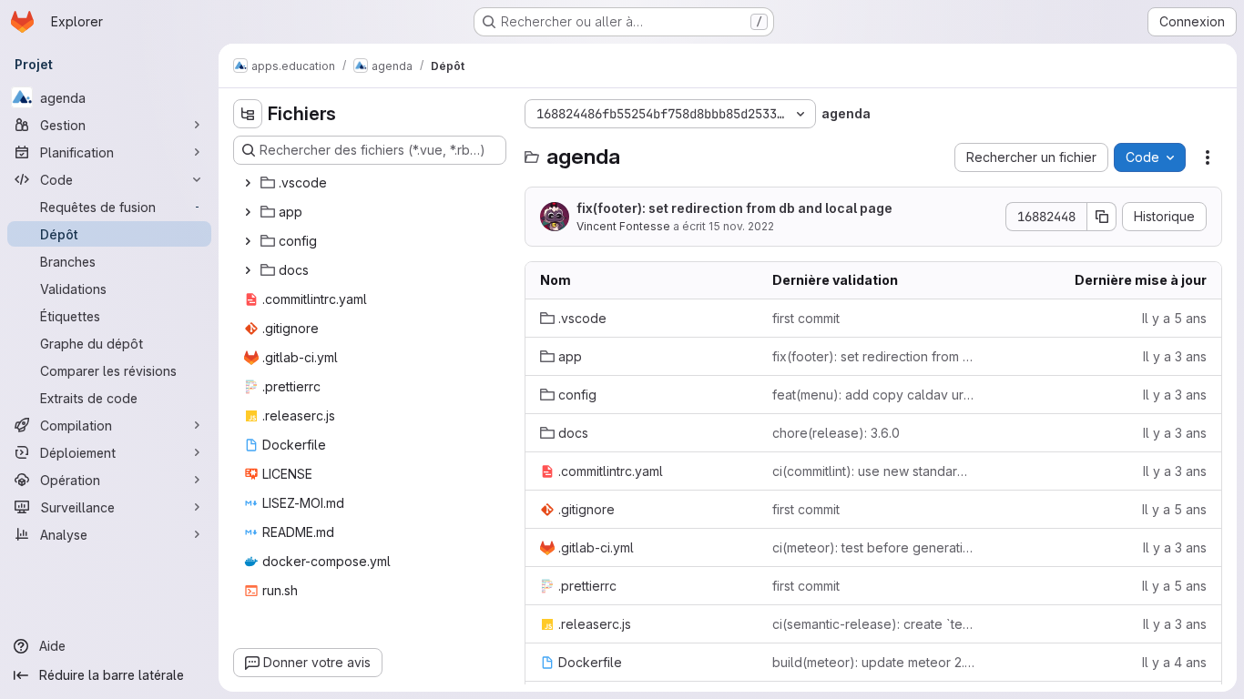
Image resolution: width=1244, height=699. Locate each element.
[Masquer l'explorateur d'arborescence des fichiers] (247, 113)
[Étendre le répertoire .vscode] (248, 183)
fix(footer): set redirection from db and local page (734, 208)
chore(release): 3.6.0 (836, 433)
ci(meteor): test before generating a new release (873, 547)
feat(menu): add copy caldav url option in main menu (873, 394)
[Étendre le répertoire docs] (248, 270)
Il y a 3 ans (1175, 356)
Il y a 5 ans (1174, 318)
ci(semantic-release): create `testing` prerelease (873, 624)
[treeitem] (371, 183)
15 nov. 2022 (741, 226)
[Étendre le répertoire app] (248, 212)
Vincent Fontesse (623, 226)
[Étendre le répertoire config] (248, 241)
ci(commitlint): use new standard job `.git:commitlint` (873, 471)
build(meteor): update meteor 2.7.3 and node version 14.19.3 (873, 662)
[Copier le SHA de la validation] (1102, 216)
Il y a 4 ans (1174, 662)
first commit (806, 318)
